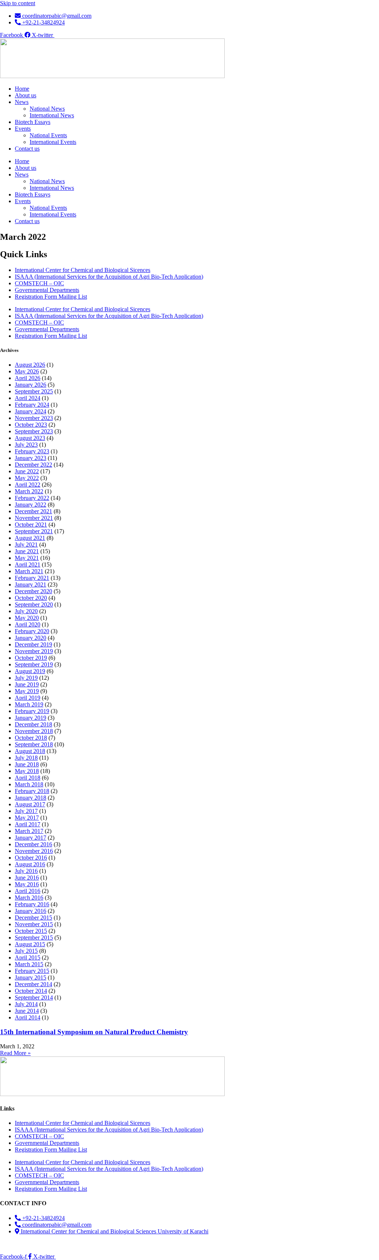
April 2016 (27, 891)
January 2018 (30, 797)
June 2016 (27, 877)
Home (22, 88)
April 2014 (27, 1017)
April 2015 (27, 957)
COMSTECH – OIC (39, 283)
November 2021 (34, 518)
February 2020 (32, 631)
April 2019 (27, 698)
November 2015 (34, 924)
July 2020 (26, 611)
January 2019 (30, 718)
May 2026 (27, 371)
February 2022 (32, 498)
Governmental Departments (47, 290)
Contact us (27, 148)
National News (47, 108)
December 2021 (33, 511)
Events (23, 128)
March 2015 (29, 964)
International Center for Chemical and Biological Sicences (82, 270)
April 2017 (27, 824)
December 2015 (33, 917)
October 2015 (31, 931)
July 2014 (26, 1004)
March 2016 (29, 897)
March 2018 (29, 784)
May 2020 (27, 618)
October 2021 (31, 524)
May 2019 (27, 691)
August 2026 (30, 365)
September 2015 (34, 937)
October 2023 (31, 424)
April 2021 (27, 564)
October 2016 (31, 857)
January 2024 (30, 411)
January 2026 (30, 385)
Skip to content (17, 3)
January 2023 (30, 458)
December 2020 (33, 591)
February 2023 (32, 451)
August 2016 (30, 864)
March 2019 (29, 704)
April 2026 (27, 378)
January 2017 (30, 837)
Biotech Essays (32, 122)
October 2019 (31, 658)
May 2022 (27, 478)
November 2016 (34, 851)
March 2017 (29, 831)
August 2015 (30, 944)
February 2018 (32, 791)
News (21, 102)
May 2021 (27, 558)
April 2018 (27, 778)
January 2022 (30, 504)
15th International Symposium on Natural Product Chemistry (94, 1032)
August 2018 (30, 751)
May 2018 (27, 771)
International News (52, 115)
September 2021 (34, 531)
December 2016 (33, 844)
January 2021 (30, 584)
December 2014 (33, 984)
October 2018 (31, 738)
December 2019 (33, 644)
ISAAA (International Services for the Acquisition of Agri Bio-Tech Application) (109, 276)
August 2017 (30, 804)
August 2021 (30, 538)
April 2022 (27, 484)
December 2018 (33, 724)
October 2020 (31, 598)
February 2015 (32, 971)
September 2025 (34, 391)
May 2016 (27, 884)
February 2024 (32, 404)
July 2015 (26, 951)
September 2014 (34, 997)
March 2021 (29, 571)
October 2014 (31, 991)
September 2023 (34, 431)
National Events (48, 135)
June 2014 (27, 1011)
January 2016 (30, 911)
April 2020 (27, 624)
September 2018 (34, 744)
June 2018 (27, 764)
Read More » (15, 1053)
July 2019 (26, 678)
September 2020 (34, 604)
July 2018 (26, 758)
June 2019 (27, 684)
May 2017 (27, 817)
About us (25, 95)
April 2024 (27, 398)
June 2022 (27, 471)
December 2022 (33, 464)
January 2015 (30, 977)
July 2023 (26, 444)
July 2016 (26, 871)
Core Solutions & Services (130, 1244)
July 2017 (26, 811)
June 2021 (27, 551)
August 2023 (30, 438)
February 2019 (32, 711)
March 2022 (29, 491)
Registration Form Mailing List (51, 296)
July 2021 (26, 544)
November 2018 (34, 731)
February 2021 (32, 578)
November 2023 (34, 418)
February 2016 (32, 904)
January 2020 (30, 638)
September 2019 (34, 664)
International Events (53, 142)
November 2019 (34, 651)
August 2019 (30, 671)
